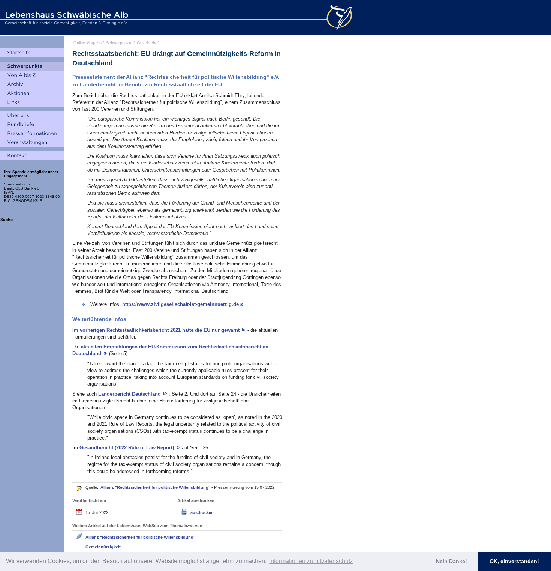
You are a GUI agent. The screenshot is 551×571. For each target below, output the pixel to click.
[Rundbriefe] (32, 124)
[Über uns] (32, 115)
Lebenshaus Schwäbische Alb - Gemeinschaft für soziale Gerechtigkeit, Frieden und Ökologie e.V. (65, 18)
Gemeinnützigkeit (103, 547)
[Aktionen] (32, 93)
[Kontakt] (32, 155)
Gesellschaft (148, 43)
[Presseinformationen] (32, 133)
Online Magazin (87, 43)
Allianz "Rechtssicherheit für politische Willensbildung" (155, 487)
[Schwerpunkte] (32, 66)
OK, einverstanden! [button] (514, 561)
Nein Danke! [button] (451, 561)
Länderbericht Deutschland (130, 394)
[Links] (32, 102)
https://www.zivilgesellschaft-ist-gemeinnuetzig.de (180, 304)
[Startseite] (32, 52)
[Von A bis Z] (32, 75)
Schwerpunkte (119, 43)
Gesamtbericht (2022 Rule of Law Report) (127, 447)
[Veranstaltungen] (32, 142)
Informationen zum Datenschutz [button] (311, 561)
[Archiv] (32, 84)
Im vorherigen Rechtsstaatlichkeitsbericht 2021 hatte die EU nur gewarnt (156, 330)
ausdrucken (202, 512)
